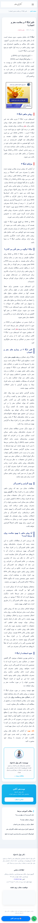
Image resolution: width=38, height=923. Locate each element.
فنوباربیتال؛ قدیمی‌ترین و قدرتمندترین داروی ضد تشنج (19, 834)
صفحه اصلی (33, 11)
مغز (25, 126)
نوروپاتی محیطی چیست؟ (27, 819)
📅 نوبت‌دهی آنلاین (15, 918)
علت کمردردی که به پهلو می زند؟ (24, 815)
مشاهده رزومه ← (19, 775)
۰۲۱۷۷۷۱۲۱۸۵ (17, 879)
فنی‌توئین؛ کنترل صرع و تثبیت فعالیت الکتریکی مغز (20, 829)
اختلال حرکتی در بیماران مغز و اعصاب (23, 824)
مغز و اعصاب (21, 30)
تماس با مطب (19, 799)
